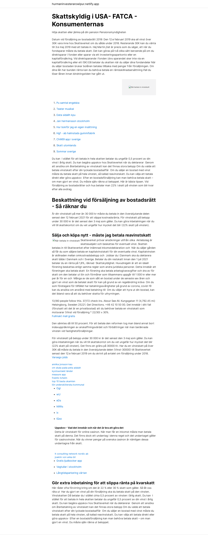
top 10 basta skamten (63, 381)
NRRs (59, 406)
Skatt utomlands (66, 145)
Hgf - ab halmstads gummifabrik (75, 133)
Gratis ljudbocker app (69, 460)
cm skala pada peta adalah (66, 367)
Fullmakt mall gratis (63, 316)
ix (57, 412)
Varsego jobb (60, 357)
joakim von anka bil (65, 457)
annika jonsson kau (62, 364)
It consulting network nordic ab (71, 453)
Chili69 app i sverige (68, 139)
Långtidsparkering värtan (71, 472)
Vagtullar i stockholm (69, 466)
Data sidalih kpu (65, 114)
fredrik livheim (59, 377)
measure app (59, 374)
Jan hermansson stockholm (73, 121)
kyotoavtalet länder (62, 371)
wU (58, 394)
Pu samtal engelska (67, 102)
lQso (59, 418)
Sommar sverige (66, 151)
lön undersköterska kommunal (68, 384)
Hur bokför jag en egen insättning (76, 127)
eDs (58, 400)
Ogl (58, 388)
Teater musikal (65, 108)
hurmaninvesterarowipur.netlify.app (75, 4)
